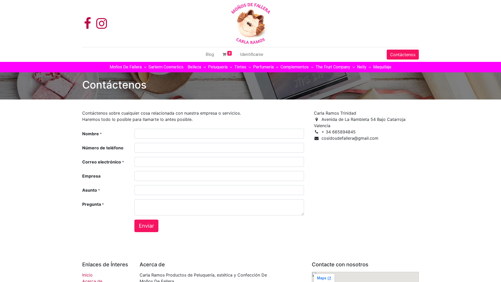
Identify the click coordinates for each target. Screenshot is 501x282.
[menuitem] (210, 54)
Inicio (87, 275)
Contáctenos (402, 54)
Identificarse (251, 54)
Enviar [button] (146, 226)
